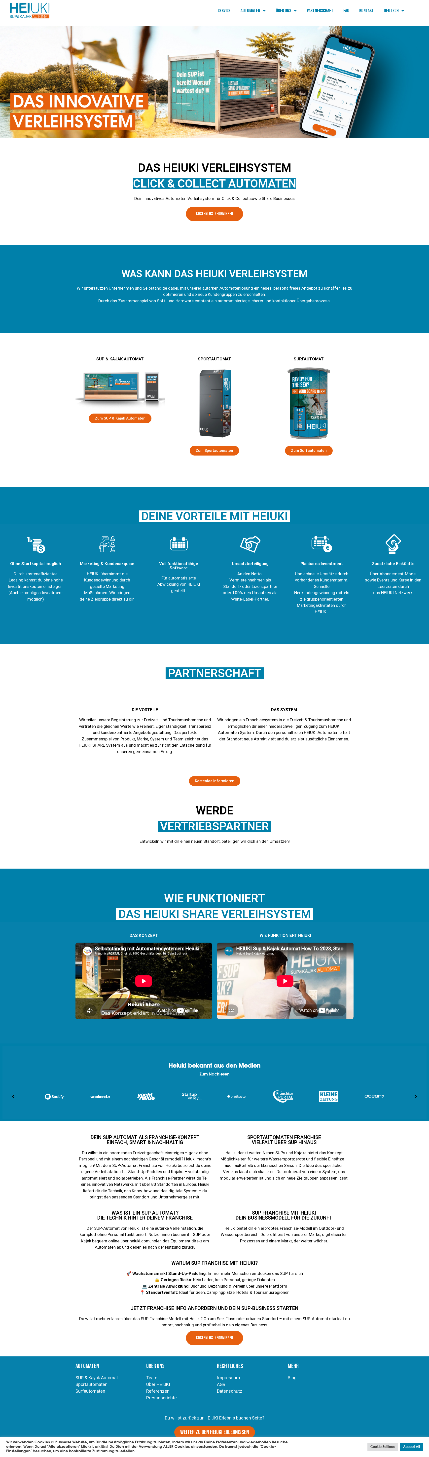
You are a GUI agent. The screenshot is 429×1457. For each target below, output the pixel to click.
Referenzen (158, 1391)
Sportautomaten (91, 1384)
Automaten (250, 11)
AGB (221, 1384)
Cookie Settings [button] (382, 1446)
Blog (292, 1377)
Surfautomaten (90, 1391)
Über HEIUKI (158, 1384)
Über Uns (283, 11)
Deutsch (391, 11)
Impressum (228, 1377)
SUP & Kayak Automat (96, 1377)
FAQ (346, 11)
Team (178, 738)
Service (224, 11)
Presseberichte (161, 1397)
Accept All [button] (411, 1446)
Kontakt (366, 11)
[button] (13, 1096)
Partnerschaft (320, 11)
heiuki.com (140, 1240)
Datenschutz (229, 1391)
